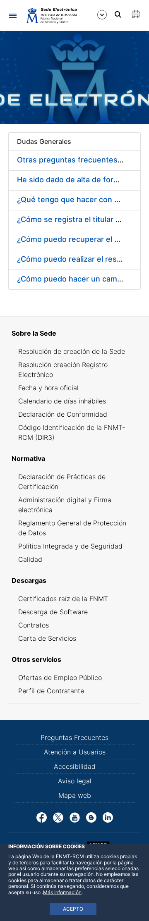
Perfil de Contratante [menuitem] (51, 691)
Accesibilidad (75, 766)
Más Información (62, 892)
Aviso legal (74, 781)
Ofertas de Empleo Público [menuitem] (60, 677)
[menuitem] (74, 333)
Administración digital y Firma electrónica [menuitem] (64, 505)
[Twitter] (58, 817)
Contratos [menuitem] (33, 625)
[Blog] (91, 817)
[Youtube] (75, 817)
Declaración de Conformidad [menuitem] (62, 414)
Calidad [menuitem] (30, 559)
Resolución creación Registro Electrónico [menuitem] (63, 369)
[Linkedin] (108, 817)
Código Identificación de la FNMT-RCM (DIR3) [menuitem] (71, 432)
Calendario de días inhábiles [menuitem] (62, 401)
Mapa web (74, 795)
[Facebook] (41, 817)
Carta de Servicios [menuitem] (47, 638)
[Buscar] (118, 14)
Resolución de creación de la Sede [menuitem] (71, 351)
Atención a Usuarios (75, 752)
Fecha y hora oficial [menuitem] (48, 388)
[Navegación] (12, 15)
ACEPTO (73, 909)
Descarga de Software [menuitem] (53, 612)
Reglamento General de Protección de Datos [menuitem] (72, 528)
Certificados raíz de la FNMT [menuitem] (63, 598)
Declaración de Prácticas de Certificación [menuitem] (62, 481)
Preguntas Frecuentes (74, 737)
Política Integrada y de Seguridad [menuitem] (70, 546)
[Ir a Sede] (51, 15)
